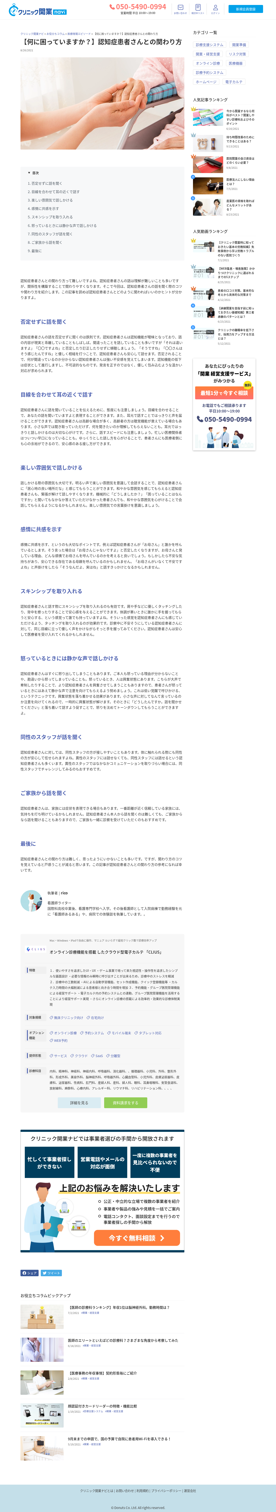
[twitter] (51, 1273)
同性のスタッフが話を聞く (52, 233)
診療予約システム (209, 72)
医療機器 (236, 63)
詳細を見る (79, 1102)
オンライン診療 (208, 63)
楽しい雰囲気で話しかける (52, 200)
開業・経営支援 (208, 53)
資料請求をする (125, 1102)
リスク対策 (237, 53)
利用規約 (142, 1490)
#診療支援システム (93, 1411)
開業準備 (239, 44)
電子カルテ (234, 81)
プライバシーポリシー (166, 1490)
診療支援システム (209, 44)
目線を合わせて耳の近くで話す (55, 191)
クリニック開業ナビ (32, 34)
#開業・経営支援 (90, 1313)
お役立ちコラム (56, 34)
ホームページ (206, 81)
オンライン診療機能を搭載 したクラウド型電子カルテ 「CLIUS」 (106, 952)
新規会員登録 (246, 9)
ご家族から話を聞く (47, 242)
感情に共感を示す (45, 208)
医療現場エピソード (79, 34)
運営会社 (190, 1490)
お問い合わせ (125, 1490)
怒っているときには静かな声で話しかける (64, 225)
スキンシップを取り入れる (52, 216)
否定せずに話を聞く (47, 183)
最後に (36, 250)
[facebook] (29, 1273)
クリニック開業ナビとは (96, 1490)
